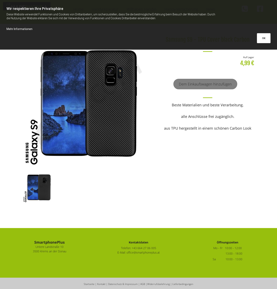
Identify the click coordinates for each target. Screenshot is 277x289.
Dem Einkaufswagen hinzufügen (205, 84)
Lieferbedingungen (182, 284)
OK (263, 38)
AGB (142, 284)
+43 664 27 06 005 (144, 248)
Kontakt (101, 284)
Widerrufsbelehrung (158, 284)
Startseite (89, 284)
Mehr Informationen (19, 29)
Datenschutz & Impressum (123, 284)
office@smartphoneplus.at (143, 252)
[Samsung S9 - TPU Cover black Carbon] (89, 102)
